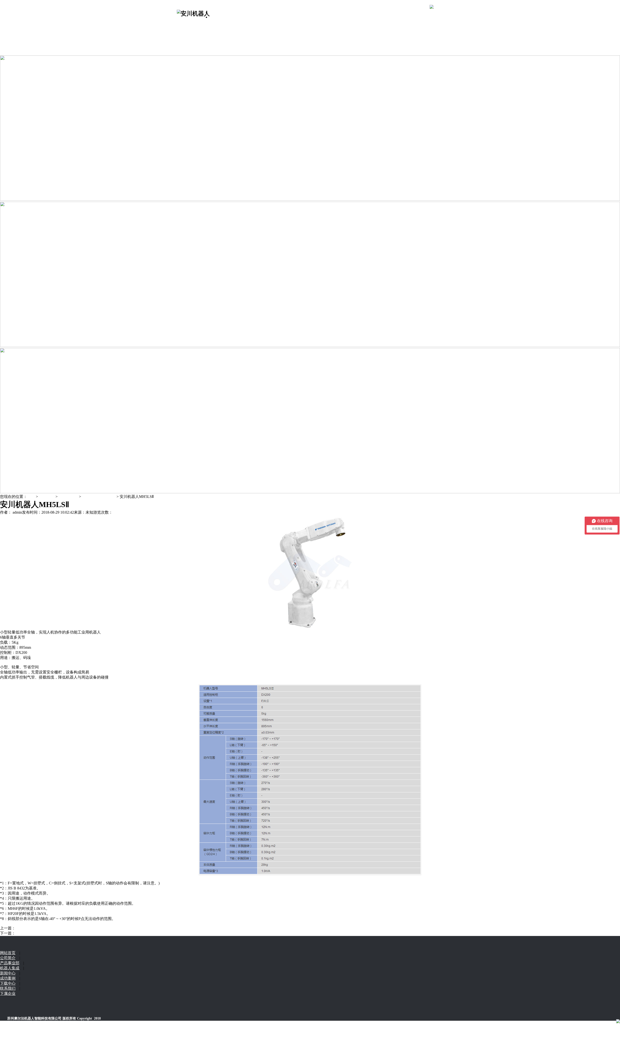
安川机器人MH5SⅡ (31, 933)
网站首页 (217, 12)
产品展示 (184, 22)
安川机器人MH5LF (32, 928)
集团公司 (184, 53)
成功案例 (184, 32)
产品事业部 (9, 963)
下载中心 (184, 37)
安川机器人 (68, 497)
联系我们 (184, 48)
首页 (31, 497)
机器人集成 (186, 27)
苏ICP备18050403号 (35, 1041)
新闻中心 (184, 42)
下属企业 (8, 993)
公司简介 (217, 17)
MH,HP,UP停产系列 (99, 497)
